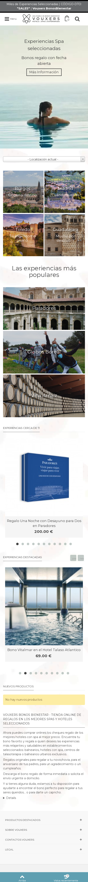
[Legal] (44, 849)
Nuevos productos (18, 686)
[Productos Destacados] (44, 820)
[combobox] (44, 159)
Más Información (44, 72)
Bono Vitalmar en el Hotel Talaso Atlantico (44, 650)
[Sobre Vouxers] (44, 830)
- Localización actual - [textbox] (43, 159)
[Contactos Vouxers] (44, 839)
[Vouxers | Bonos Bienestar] (41, 19)
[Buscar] (77, 19)
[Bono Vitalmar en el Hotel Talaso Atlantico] (44, 606)
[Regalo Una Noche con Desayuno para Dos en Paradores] (44, 477)
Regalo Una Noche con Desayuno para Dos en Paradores (44, 523)
